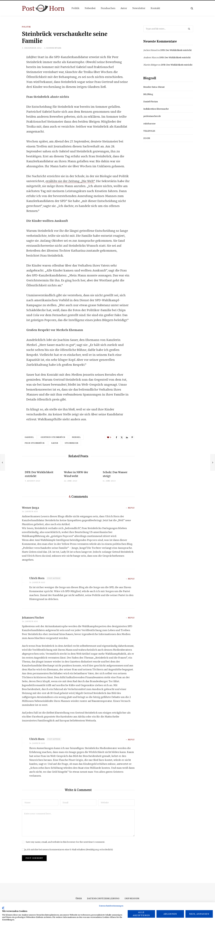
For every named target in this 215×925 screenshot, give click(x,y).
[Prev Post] (2, 462)
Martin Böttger (150, 64)
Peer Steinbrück (35, 443)
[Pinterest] (132, 437)
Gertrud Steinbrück (53, 437)
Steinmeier (71, 443)
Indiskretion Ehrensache (156, 109)
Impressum (132, 898)
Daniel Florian (150, 101)
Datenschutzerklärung (103, 898)
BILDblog (148, 94)
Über (79, 898)
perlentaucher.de (152, 116)
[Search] (192, 8)
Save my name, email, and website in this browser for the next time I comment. (65, 842)
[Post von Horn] (43, 8)
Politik (26, 27)
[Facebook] (11, 65)
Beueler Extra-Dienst (154, 87)
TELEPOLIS (149, 131)
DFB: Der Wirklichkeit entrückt (176, 50)
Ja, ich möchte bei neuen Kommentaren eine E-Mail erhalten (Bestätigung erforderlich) (68, 849)
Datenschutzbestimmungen (111, 906)
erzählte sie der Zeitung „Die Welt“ (70, 181)
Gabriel (29, 437)
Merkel (76, 437)
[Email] (11, 89)
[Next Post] (212, 462)
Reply (131, 508)
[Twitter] (11, 73)
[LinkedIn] (11, 81)
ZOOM (146, 138)
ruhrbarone (149, 123)
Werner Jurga (30, 507)
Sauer (54, 443)
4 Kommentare (52, 48)
